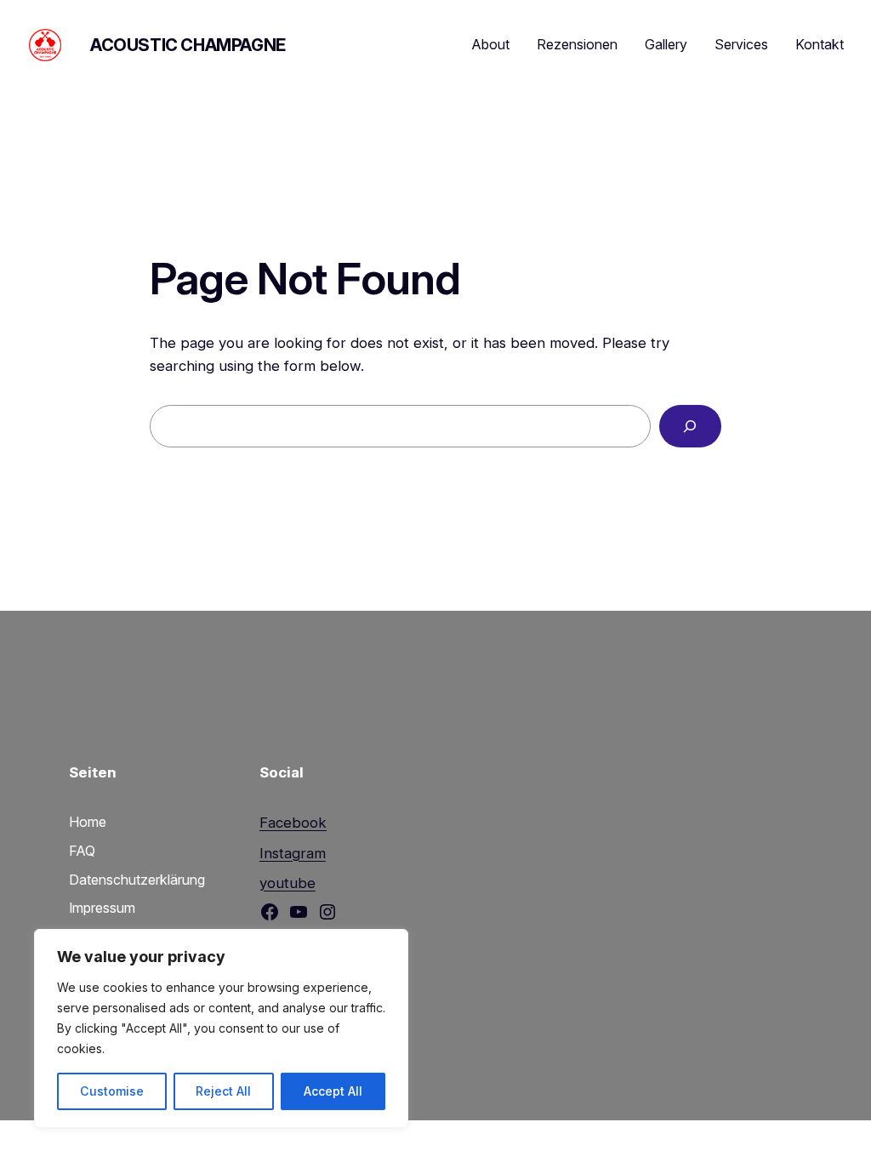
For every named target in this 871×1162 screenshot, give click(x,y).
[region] (221, 1028)
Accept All (333, 1091)
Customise (112, 1091)
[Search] (690, 426)
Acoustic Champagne (188, 45)
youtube (287, 882)
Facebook (293, 822)
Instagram (292, 853)
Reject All (223, 1091)
